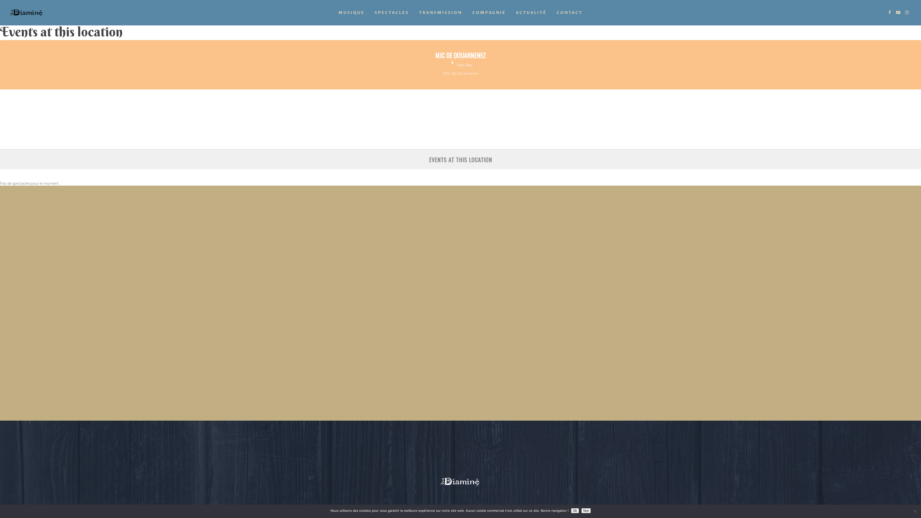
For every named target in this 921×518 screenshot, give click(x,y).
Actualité (531, 12)
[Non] (915, 511)
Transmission (440, 12)
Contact (570, 12)
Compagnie (489, 12)
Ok (575, 510)
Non (586, 510)
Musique (351, 12)
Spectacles (392, 12)
